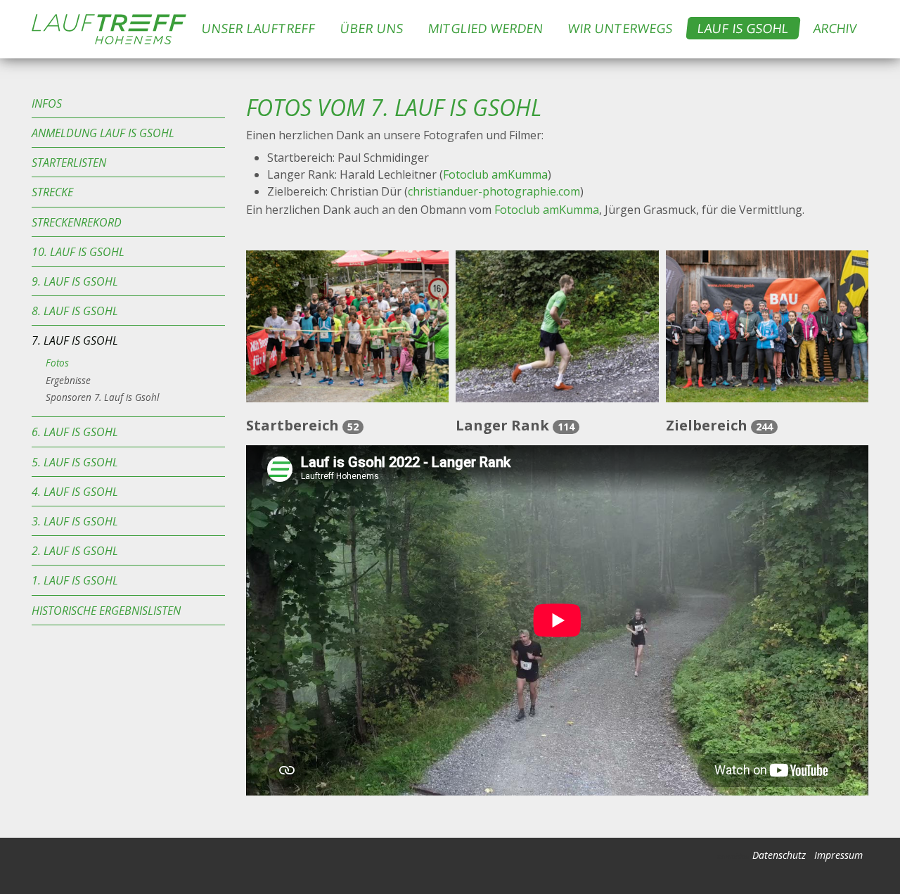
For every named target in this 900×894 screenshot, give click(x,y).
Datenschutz (779, 855)
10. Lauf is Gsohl (78, 252)
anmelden (733, 856)
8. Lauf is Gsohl (75, 311)
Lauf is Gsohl (743, 28)
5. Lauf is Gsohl (75, 462)
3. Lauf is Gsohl (75, 521)
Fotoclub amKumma (495, 174)
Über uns (372, 28)
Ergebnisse (68, 380)
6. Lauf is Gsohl (75, 432)
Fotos (57, 362)
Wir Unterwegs (620, 28)
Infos (47, 103)
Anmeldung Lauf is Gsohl (103, 133)
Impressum (838, 855)
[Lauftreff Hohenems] (109, 29)
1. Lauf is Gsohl (75, 580)
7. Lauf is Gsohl (75, 340)
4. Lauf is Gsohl (75, 491)
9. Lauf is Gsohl (75, 281)
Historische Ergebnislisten (106, 610)
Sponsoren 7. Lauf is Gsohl (102, 397)
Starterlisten (69, 162)
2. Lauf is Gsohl (75, 550)
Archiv (836, 28)
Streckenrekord (77, 222)
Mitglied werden (486, 28)
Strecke (52, 192)
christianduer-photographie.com (494, 191)
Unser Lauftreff (259, 28)
